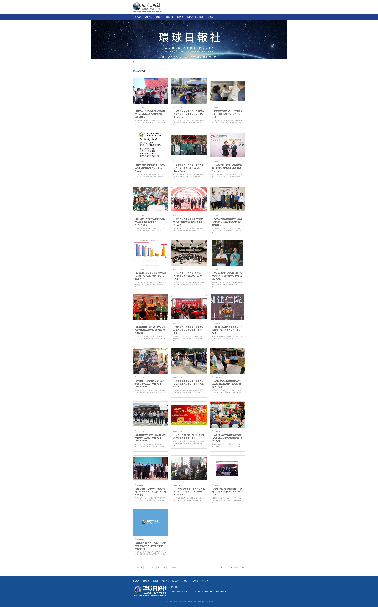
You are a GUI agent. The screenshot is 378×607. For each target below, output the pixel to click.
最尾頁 (174, 567)
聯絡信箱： (201, 591)
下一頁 (162, 567)
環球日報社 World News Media (147, 7)
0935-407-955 (187, 591)
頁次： (222, 567)
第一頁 (139, 567)
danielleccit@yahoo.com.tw (215, 591)
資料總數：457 (239, 567)
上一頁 (151, 567)
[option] (189, 39)
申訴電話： (177, 591)
